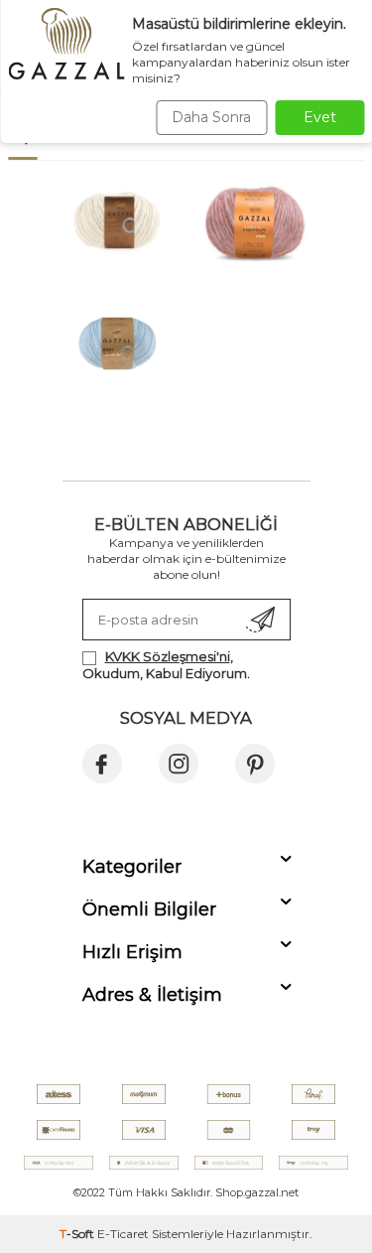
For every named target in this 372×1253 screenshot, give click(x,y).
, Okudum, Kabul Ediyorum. (166, 664)
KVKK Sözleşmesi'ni (167, 656)
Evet (320, 117)
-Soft (78, 1233)
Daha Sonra (211, 117)
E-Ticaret (123, 1233)
